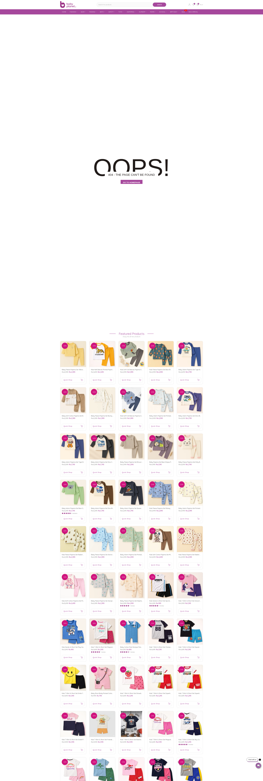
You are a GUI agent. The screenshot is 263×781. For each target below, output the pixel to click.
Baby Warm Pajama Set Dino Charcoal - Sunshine (108, 462)
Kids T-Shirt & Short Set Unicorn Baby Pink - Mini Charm (197, 601)
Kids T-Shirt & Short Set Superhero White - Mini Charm (167, 693)
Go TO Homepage (131, 182)
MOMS (152, 12)
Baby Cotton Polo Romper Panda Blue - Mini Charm (137, 647)
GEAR (82, 12)
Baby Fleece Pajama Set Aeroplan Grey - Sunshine (108, 601)
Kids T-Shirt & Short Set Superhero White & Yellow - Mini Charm (200, 693)
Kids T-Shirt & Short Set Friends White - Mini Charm (108, 740)
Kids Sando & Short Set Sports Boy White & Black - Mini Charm (170, 601)
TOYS (120, 12)
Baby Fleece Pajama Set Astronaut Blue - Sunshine (108, 555)
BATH (102, 12)
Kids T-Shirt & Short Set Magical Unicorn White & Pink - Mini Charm (171, 740)
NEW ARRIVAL (193, 12)
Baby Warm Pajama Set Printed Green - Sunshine (136, 555)
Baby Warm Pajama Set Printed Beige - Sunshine (195, 508)
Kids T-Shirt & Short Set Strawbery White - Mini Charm (138, 693)
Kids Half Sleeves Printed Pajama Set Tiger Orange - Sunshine (112, 370)
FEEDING (92, 12)
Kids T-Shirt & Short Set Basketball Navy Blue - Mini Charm (140, 740)
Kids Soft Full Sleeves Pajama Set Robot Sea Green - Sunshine (141, 370)
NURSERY (142, 12)
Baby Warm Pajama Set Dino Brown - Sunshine (107, 508)
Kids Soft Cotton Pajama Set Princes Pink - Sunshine (79, 601)
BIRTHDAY (173, 12)
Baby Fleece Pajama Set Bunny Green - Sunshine (107, 416)
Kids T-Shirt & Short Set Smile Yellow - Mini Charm (78, 693)
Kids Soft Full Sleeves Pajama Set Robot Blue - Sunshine (139, 416)
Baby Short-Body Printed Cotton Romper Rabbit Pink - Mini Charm (113, 693)
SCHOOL (162, 12)
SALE (184, 12)
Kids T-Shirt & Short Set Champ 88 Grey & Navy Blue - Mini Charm (171, 647)
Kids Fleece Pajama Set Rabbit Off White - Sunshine (79, 555)
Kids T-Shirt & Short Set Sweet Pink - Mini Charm (78, 740)
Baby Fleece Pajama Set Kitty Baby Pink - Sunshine (196, 462)
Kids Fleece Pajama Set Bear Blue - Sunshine (164, 370)
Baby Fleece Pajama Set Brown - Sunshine (134, 462)
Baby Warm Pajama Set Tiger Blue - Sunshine (194, 370)
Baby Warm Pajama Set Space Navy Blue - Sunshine (138, 508)
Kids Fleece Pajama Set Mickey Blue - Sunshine (165, 508)
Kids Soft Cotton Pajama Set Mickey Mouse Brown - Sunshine (170, 555)
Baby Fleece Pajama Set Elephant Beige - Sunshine (137, 601)
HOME (64, 12)
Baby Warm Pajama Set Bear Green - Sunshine (77, 508)
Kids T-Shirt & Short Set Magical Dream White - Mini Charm (111, 647)
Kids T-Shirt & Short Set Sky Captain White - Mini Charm (197, 740)
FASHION (73, 12)
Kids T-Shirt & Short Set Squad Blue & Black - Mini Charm (198, 647)
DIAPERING (130, 12)
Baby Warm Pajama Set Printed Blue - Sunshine (165, 416)
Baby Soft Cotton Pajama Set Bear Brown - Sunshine (79, 416)
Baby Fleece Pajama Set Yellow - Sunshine (76, 370)
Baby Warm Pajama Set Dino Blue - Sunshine (194, 416)
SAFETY (111, 12)
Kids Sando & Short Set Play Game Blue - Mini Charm (80, 647)
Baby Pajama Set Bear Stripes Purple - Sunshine (165, 462)
